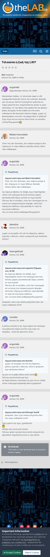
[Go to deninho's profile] (5, 226)
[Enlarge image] (20, 122)
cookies (37, 534)
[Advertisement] (25, 33)
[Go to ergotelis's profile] (5, 89)
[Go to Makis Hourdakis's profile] (5, 136)
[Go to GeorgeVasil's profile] (5, 253)
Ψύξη (21, 77)
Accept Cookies (13, 552)
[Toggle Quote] (6, 172)
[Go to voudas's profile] (5, 319)
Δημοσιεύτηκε (23, 90)
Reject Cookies (31, 552)
